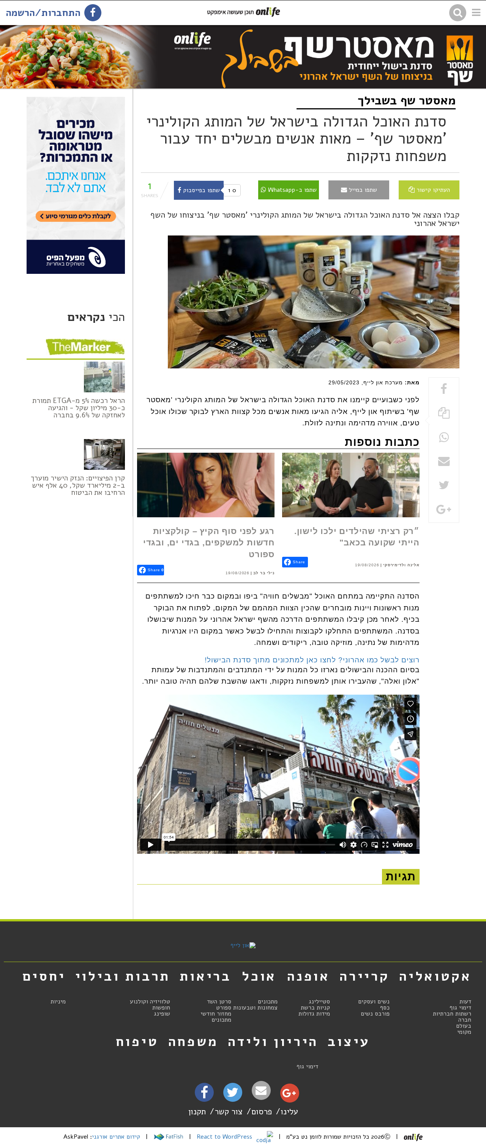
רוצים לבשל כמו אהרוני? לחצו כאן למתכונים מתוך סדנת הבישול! (312, 660)
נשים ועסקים (374, 1001)
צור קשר (229, 1111)
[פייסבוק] (204, 1095)
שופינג (162, 1014)
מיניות (58, 1001)
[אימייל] (261, 1090)
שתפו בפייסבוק (200, 190)
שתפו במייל (362, 190)
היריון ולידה (273, 1041)
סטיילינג (319, 1001)
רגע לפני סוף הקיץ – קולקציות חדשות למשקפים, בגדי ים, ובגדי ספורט (209, 542)
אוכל (259, 976)
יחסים (44, 976)
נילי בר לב (264, 573)
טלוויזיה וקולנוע (150, 1001)
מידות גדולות (314, 1014)
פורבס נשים (375, 1014)
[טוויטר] (232, 1095)
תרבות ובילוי (122, 976)
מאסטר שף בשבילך (407, 100)
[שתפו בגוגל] (444, 510)
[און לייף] (243, 945)
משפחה (193, 1041)
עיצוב (349, 1041)
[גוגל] (289, 1095)
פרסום (261, 1111)
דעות (465, 1001)
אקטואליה (435, 976)
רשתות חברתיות (452, 1014)
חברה (464, 1020)
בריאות (205, 976)
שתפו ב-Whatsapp (291, 190)
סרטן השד (219, 1001)
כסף (385, 1007)
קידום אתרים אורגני (116, 1137)
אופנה (308, 976)
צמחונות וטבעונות (255, 1007)
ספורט (223, 1007)
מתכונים (268, 1001)
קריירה (364, 976)
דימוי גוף (460, 1007)
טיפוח (137, 1041)
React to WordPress (225, 1137)
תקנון (197, 1111)
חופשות (161, 1007)
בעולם (463, 1026)
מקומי (464, 1032)
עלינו (289, 1111)
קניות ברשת (315, 1007)
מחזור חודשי (215, 1014)
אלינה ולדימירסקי (401, 565)
